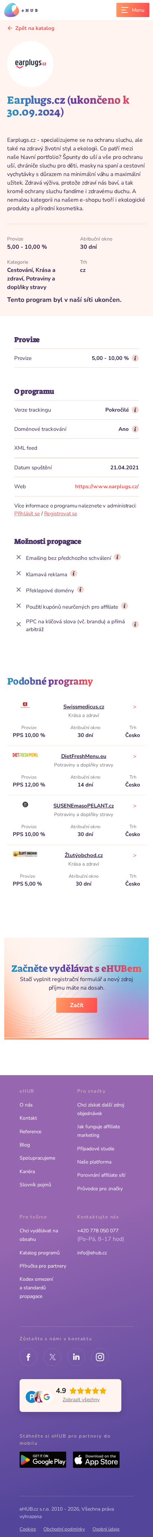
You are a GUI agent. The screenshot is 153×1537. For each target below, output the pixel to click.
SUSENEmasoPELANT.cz (83, 805)
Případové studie (95, 1148)
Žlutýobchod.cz (84, 855)
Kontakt (28, 1118)
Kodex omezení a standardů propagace (36, 1288)
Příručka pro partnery (43, 1266)
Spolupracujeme (37, 1158)
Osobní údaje (106, 1529)
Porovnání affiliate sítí (101, 1175)
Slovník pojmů (35, 1184)
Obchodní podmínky (64, 1529)
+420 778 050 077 (97, 1230)
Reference (30, 1131)
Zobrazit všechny (81, 1399)
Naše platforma (94, 1162)
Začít (76, 1005)
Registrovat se (61, 513)
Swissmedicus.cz (83, 706)
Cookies (28, 1529)
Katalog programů (40, 1252)
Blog (25, 1144)
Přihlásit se (27, 513)
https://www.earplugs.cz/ (107, 486)
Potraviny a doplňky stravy (83, 765)
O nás (26, 1105)
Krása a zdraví (83, 715)
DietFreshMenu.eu (83, 756)
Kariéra (27, 1171)
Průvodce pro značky (100, 1188)
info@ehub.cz (92, 1252)
